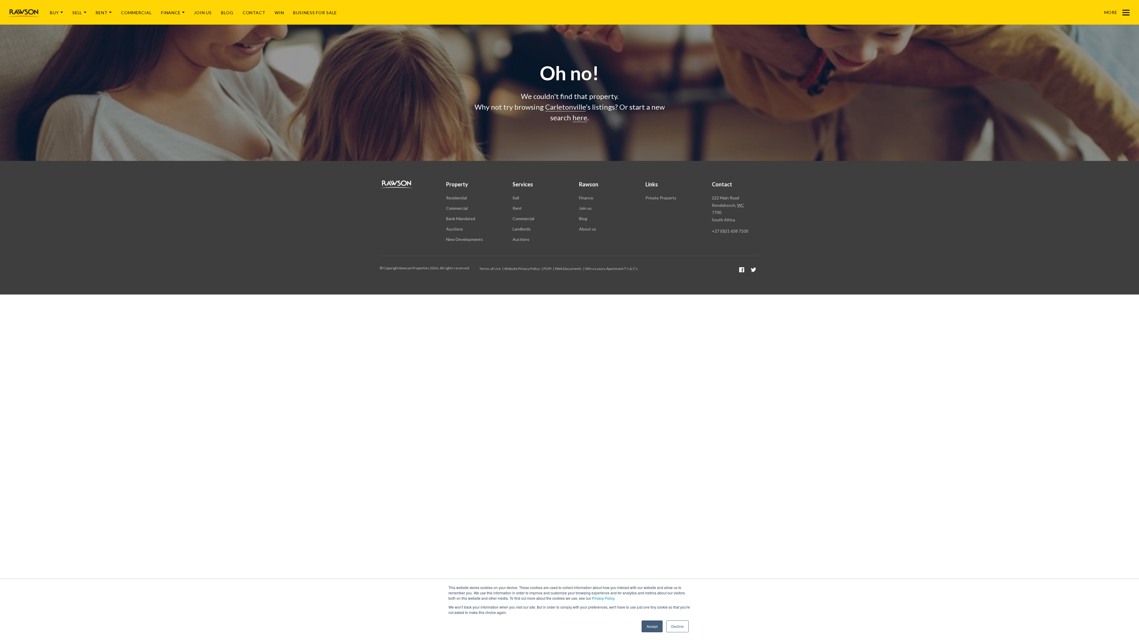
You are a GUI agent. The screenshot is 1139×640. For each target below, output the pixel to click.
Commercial (136, 12)
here (579, 117)
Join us (585, 208)
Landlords (522, 228)
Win (279, 12)
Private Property (660, 197)
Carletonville (565, 107)
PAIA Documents (568, 268)
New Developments (464, 239)
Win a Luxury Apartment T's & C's (611, 268)
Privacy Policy (603, 598)
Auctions (454, 228)
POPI (547, 268)
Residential (456, 197)
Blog (227, 12)
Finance (171, 12)
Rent (102, 12)
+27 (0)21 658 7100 (730, 230)
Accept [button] (652, 626)
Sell (77, 12)
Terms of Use (490, 268)
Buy (54, 12)
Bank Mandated (460, 218)
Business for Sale (315, 12)
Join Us (203, 12)
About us (587, 228)
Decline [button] (677, 626)
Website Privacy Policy (522, 268)
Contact (254, 12)
